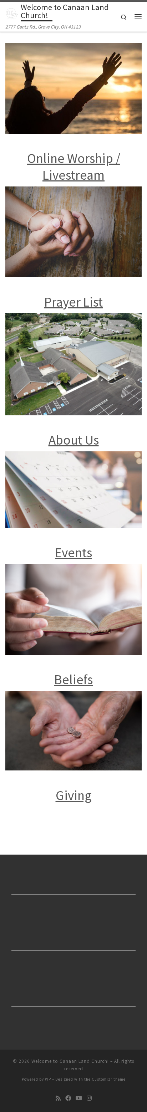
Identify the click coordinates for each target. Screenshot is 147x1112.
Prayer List (73, 301)
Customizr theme (109, 1079)
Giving (74, 795)
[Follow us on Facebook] (68, 1098)
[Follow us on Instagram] (89, 1098)
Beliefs (73, 679)
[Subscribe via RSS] (58, 1098)
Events (73, 552)
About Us (74, 439)
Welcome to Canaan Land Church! (70, 1061)
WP (48, 1079)
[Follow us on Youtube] (79, 1098)
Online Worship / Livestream (73, 166)
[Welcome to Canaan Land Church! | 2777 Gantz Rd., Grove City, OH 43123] (11, 12)
